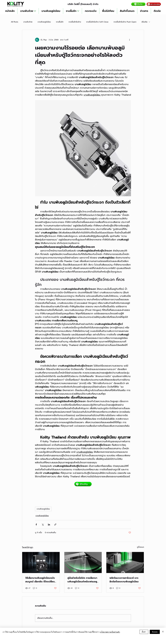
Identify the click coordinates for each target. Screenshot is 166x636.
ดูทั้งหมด (140, 547)
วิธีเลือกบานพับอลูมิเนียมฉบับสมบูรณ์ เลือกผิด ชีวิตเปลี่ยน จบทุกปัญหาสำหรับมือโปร (40, 579)
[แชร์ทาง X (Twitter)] (42, 524)
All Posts (14, 22)
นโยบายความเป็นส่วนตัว (110, 632)
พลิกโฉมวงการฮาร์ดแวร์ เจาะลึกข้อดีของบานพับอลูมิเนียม (124, 579)
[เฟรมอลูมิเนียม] (83, 562)
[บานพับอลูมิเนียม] (125, 562)
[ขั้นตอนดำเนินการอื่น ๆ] (129, 39)
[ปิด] (162, 632)
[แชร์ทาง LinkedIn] (49, 524)
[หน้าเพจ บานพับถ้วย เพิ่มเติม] (35, 11)
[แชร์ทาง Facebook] (36, 524)
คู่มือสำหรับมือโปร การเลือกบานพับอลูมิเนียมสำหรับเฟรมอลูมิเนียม (83, 579)
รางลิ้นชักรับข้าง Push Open (125, 22)
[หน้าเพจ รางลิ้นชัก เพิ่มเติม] (78, 11)
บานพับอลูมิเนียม (44, 22)
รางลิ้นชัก (59, 22)
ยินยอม (155, 631)
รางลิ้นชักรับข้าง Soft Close (97, 22)
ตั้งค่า (144, 631)
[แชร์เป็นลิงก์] (55, 524)
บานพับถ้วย (27, 22)
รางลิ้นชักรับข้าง (75, 22)
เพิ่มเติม (144, 22)
